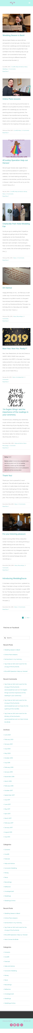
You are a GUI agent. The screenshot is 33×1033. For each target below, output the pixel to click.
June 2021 (7, 735)
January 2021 (8, 744)
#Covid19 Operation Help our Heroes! (16, 671)
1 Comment (12, 445)
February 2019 (8, 767)
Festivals (7, 859)
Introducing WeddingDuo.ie (14, 578)
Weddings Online (9, 900)
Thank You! (7, 475)
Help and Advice (20, 66)
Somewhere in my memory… (13, 659)
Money (25, 191)
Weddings (5, 69)
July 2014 (7, 837)
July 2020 (7, 748)
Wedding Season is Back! (14, 35)
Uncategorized (19, 377)
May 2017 (7, 809)
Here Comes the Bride (11, 939)
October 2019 (8, 758)
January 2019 (8, 772)
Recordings (20, 316)
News (25, 66)
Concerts (7, 849)
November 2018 (9, 776)
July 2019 (7, 762)
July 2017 (7, 800)
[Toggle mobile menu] (29, 3)
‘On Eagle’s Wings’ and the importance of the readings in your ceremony (15, 412)
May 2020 (7, 753)
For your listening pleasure (14, 534)
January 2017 (8, 827)
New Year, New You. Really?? (15, 348)
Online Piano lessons (12, 99)
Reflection (7, 886)
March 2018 (8, 781)
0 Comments (12, 69)
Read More (5, 71)
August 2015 (8, 832)
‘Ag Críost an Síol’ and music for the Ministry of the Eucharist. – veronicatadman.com (15, 716)
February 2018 (8, 786)
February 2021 (8, 739)
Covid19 (13, 66)
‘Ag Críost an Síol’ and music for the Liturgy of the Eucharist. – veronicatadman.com (15, 687)
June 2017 (7, 804)
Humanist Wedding (10, 868)
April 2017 (7, 813)
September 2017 (9, 795)
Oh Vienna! (7, 288)
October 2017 (8, 790)
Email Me (27, 1021)
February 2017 (8, 823)
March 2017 (8, 818)
